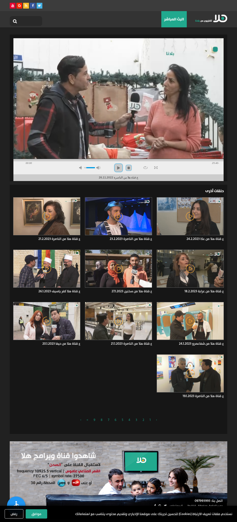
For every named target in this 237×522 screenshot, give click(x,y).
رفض (14, 514)
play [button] (118, 167)
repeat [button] (145, 168)
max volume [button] (98, 167)
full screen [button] (156, 168)
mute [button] (81, 167)
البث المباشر (174, 19)
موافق (36, 514)
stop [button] (128, 168)
